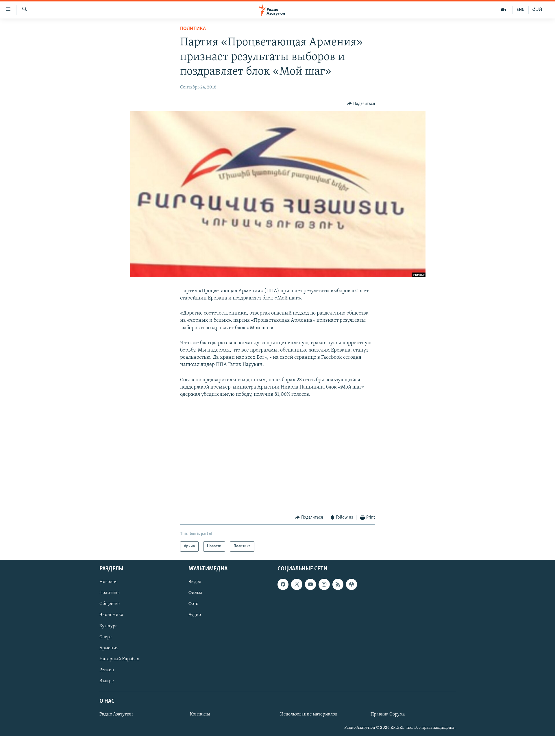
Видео (194, 582)
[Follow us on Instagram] (324, 584)
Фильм (195, 593)
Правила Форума (388, 714)
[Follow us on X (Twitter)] (296, 584)
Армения (109, 648)
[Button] (361, 104)
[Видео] (504, 10)
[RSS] (337, 584)
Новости (108, 582)
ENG (520, 10)
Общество (109, 604)
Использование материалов (308, 714)
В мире (106, 680)
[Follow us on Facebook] (283, 584)
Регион (106, 669)
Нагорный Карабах (119, 659)
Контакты (200, 714)
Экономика (111, 615)
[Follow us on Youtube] (310, 584)
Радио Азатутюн (116, 714)
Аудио (194, 615)
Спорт (105, 637)
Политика (193, 29)
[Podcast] (351, 584)
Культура (108, 626)
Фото (193, 604)
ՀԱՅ (537, 10)
